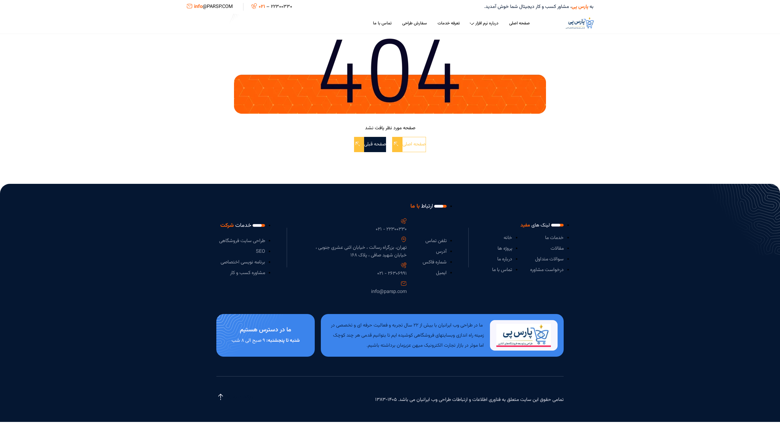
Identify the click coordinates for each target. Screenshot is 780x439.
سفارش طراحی (414, 23)
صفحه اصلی (519, 23)
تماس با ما (382, 23)
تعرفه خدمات (449, 23)
